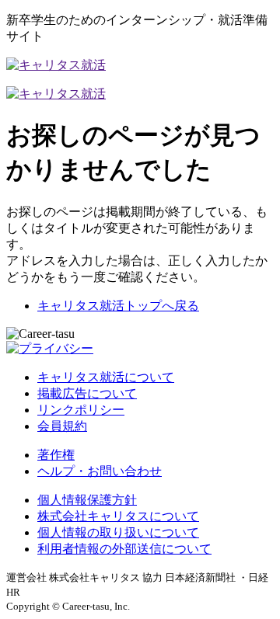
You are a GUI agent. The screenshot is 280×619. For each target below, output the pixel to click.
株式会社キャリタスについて (118, 516)
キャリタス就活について (105, 377)
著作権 (56, 454)
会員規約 (62, 426)
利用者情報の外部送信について (124, 548)
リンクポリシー (80, 409)
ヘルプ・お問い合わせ (99, 471)
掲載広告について (87, 393)
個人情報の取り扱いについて (118, 532)
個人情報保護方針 (87, 499)
